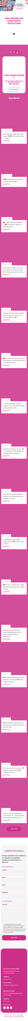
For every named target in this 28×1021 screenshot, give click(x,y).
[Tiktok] (17, 52)
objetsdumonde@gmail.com (10, 985)
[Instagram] (10, 52)
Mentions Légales (8, 1017)
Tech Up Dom (20, 1015)
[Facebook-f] (14, 52)
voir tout (6, 141)
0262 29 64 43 (7, 979)
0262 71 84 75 (6, 1001)
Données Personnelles (18, 1017)
